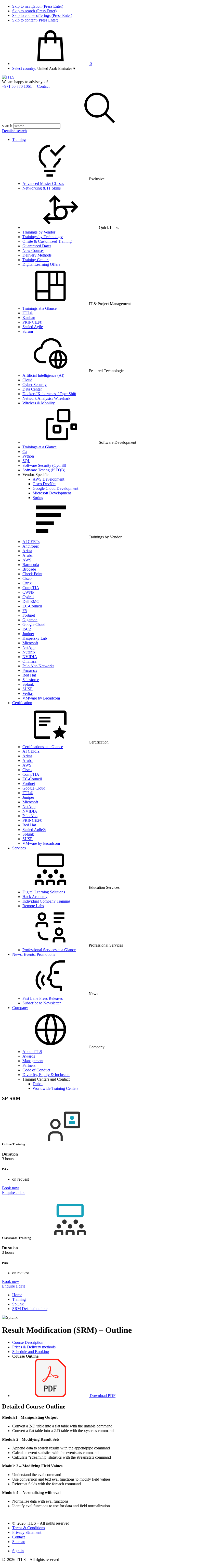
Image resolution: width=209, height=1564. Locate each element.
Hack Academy (34, 896)
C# (24, 451)
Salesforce (30, 680)
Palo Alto (29, 816)
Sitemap (18, 1541)
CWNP (28, 592)
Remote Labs (33, 906)
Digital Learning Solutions (43, 892)
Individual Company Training (46, 901)
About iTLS (32, 1051)
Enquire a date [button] (13, 1192)
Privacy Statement (26, 1532)
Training (19, 139)
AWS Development (48, 479)
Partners (28, 1065)
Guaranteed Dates (36, 246)
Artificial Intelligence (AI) (43, 375)
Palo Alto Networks (38, 666)
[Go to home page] (8, 77)
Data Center (32, 389)
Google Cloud (33, 624)
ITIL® (27, 313)
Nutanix (28, 652)
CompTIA (30, 587)
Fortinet (28, 615)
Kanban (28, 317)
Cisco (27, 578)
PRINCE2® (32, 322)
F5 (24, 610)
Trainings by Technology (42, 237)
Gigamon (29, 620)
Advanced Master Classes (43, 183)
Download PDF (102, 1395)
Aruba (27, 555)
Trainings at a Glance (39, 308)
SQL (26, 461)
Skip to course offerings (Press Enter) (42, 15)
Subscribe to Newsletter (41, 1003)
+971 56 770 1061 (17, 86)
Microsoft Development (52, 493)
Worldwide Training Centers (55, 1088)
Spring (38, 497)
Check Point (32, 574)
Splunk (28, 684)
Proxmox (29, 670)
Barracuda (30, 564)
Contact (43, 86)
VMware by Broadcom (41, 698)
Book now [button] (10, 1188)
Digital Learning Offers (41, 264)
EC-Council (32, 606)
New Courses (33, 250)
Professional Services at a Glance (49, 950)
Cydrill (28, 597)
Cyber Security (34, 384)
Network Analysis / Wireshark (46, 398)
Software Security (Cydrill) (44, 465)
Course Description (27, 1342)
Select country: (24, 68)
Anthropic (30, 546)
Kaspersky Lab (34, 638)
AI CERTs (31, 541)
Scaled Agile (32, 327)
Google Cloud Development (55, 488)
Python (28, 456)
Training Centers (35, 260)
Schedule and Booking (30, 1351)
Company (20, 1007)
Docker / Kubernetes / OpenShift (49, 394)
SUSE (27, 689)
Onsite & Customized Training (47, 241)
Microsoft (30, 643)
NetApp (28, 647)
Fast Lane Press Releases (42, 998)
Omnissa (29, 661)
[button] (56, 68)
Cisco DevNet (44, 484)
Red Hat (29, 675)
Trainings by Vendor (38, 232)
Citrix (27, 583)
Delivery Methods (36, 255)
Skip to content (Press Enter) (35, 20)
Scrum (27, 331)
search (7, 126)
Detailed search (14, 131)
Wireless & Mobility (38, 403)
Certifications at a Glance (42, 747)
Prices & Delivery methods (34, 1347)
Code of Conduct (36, 1070)
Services (19, 848)
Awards (28, 1056)
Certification (22, 703)
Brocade (29, 569)
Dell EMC (30, 601)
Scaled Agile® (34, 829)
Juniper (28, 633)
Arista (27, 551)
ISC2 (26, 629)
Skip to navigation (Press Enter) (37, 6)
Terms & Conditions (28, 1528)
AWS (26, 560)
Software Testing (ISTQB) (43, 470)
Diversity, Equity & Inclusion (46, 1074)
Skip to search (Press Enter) (34, 11)
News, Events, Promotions (33, 954)
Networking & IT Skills (41, 188)
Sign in (18, 1551)
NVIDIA (29, 657)
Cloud (27, 380)
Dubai (38, 1084)
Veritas (27, 693)
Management (32, 1061)
